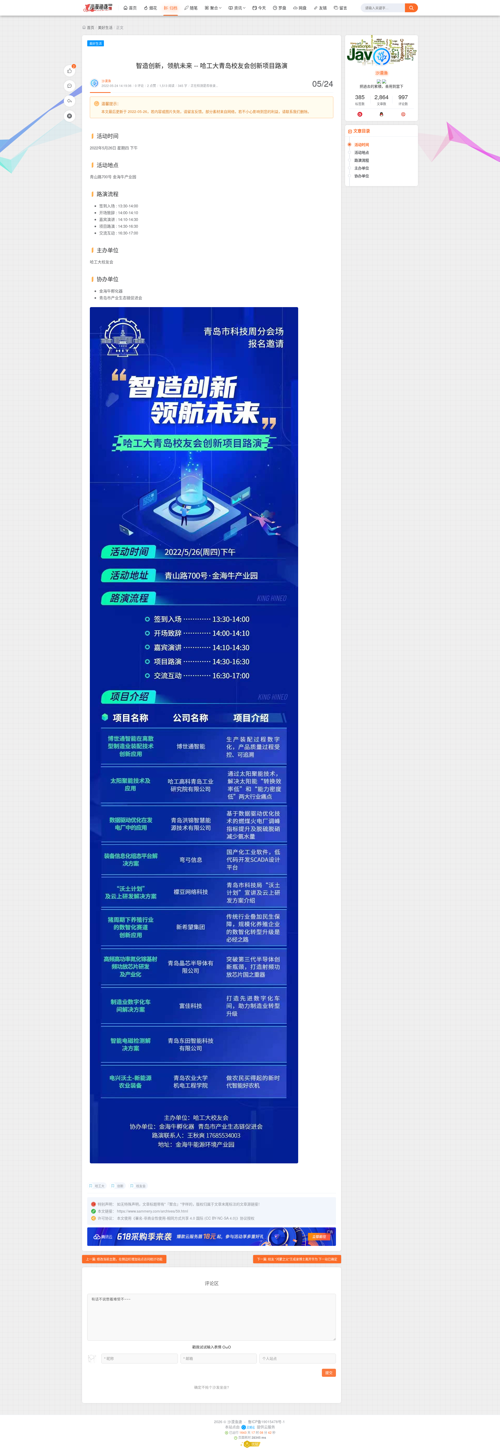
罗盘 (282, 7)
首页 (133, 7)
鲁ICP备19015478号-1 (266, 1421)
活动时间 (361, 144)
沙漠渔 (106, 81)
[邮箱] (403, 114)
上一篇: (124, 1259)
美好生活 (105, 27)
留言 (343, 7)
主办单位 (361, 167)
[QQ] (381, 114)
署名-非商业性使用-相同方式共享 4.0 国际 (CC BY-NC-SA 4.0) (185, 1218)
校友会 (141, 1186)
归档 (173, 7)
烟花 (153, 7)
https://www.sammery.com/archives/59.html (152, 1211)
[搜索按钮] (411, 7)
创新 (120, 1186)
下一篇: (297, 1259)
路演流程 (361, 160)
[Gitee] (360, 114)
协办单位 (361, 175)
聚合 (214, 7)
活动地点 (361, 152)
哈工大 (99, 1186)
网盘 (303, 7)
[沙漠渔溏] (100, 8)
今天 (262, 7)
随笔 (194, 7)
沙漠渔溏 (234, 1421)
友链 (323, 7)
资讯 (238, 7)
